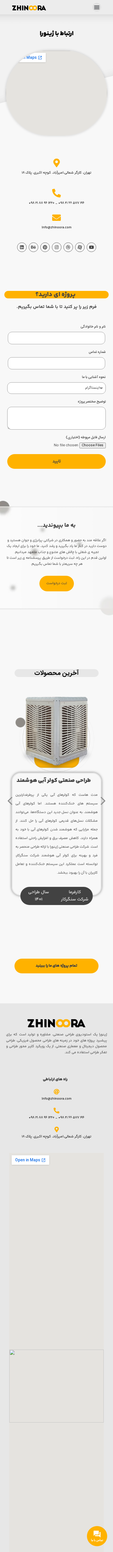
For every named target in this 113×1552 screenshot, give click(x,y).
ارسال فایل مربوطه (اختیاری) (86, 437)
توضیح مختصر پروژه (92, 402)
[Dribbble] (68, 247)
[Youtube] (91, 247)
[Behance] (33, 247)
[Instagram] (56, 247)
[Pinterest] (45, 247)
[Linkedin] (22, 247)
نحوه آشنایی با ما (94, 377)
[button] (96, 7)
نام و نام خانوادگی (93, 327)
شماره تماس (97, 352)
